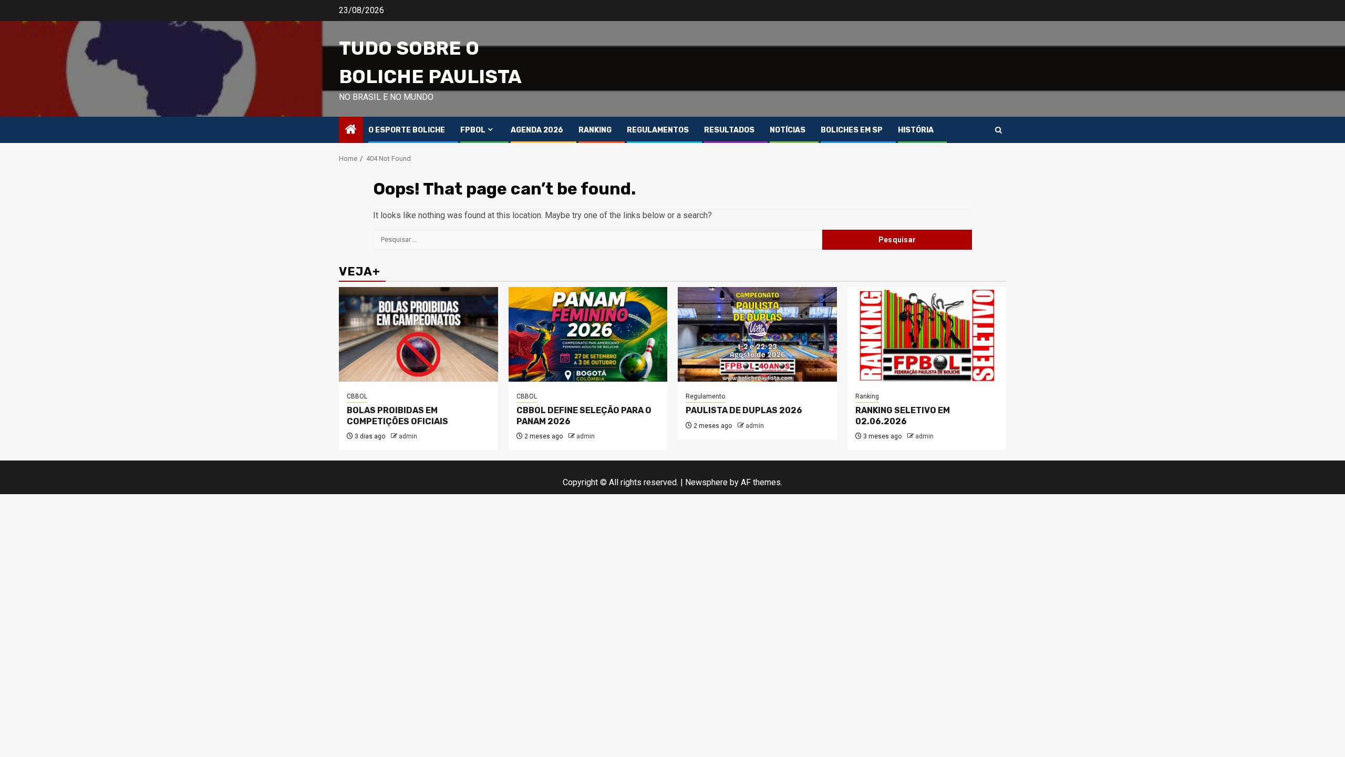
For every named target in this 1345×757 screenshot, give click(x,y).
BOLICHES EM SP (852, 130)
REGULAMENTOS (658, 130)
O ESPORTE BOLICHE (406, 130)
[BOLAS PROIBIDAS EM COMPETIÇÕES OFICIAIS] (418, 334)
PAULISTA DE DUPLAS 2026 (744, 410)
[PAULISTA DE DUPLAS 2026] (757, 334)
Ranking (867, 396)
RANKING (595, 130)
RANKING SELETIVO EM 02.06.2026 (902, 415)
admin (408, 436)
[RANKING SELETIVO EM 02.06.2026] (927, 334)
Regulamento (705, 396)
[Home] (351, 130)
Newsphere (706, 482)
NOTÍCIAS (787, 130)
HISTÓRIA (916, 130)
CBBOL (357, 396)
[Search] (998, 130)
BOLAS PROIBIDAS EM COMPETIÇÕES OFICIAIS (397, 415)
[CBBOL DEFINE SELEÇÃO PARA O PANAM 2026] (588, 334)
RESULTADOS (729, 130)
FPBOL (472, 130)
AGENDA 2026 (537, 130)
